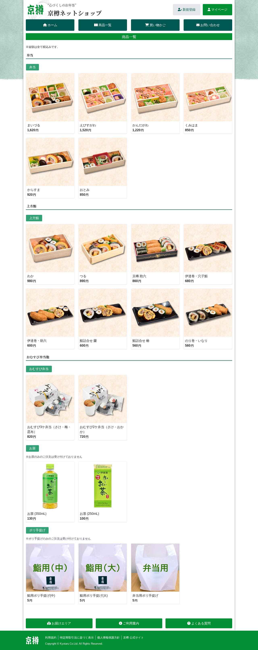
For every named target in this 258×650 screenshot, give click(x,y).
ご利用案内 (131, 623)
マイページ (219, 9)
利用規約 (50, 637)
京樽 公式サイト (133, 637)
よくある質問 (201, 623)
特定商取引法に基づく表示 (77, 637)
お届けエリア (61, 623)
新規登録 (189, 9)
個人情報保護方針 (108, 637)
